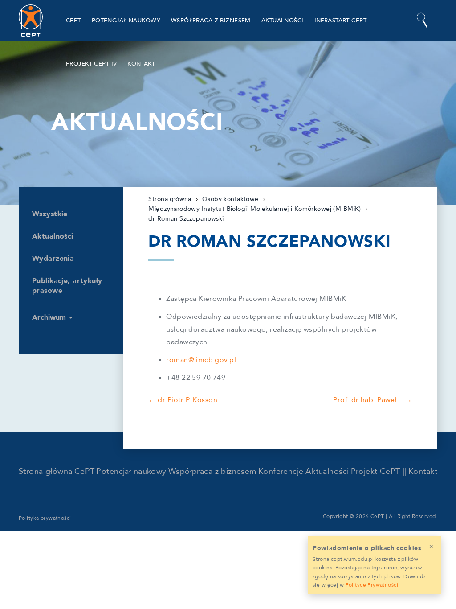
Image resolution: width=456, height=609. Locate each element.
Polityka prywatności (45, 518)
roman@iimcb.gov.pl (201, 360)
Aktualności (282, 20)
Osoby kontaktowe (230, 199)
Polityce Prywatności (372, 584)
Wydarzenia (53, 258)
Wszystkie (50, 214)
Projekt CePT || (379, 471)
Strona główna (169, 199)
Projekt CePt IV (91, 64)
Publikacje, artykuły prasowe (67, 286)
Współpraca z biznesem (211, 20)
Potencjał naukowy (126, 20)
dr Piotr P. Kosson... (190, 400)
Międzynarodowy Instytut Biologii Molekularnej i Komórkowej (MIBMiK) (254, 209)
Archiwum (50, 317)
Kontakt (141, 64)
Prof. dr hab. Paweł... (368, 400)
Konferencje (281, 471)
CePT (73, 20)
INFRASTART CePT (340, 20)
